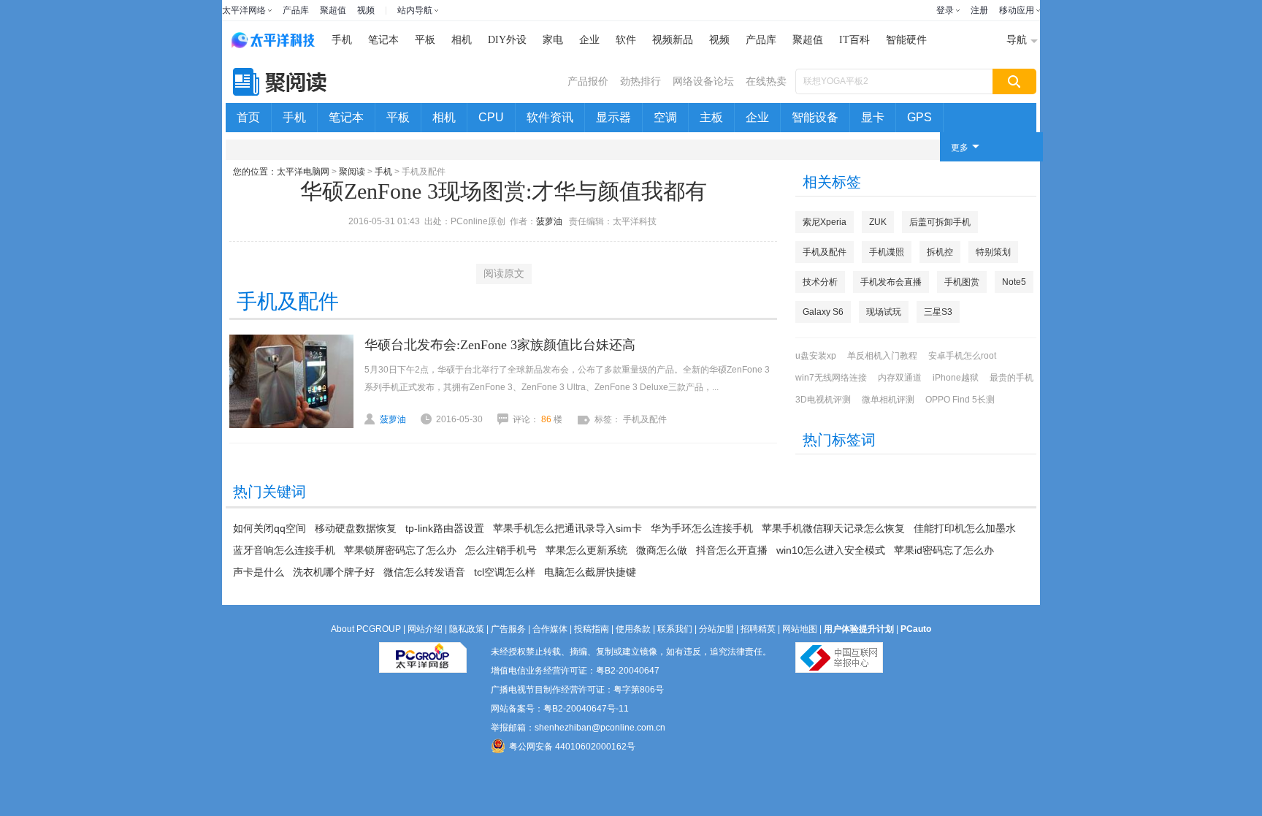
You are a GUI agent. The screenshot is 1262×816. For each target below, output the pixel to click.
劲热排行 (640, 81)
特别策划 (993, 252)
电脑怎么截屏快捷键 (590, 572)
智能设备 (815, 117)
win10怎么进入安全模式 (830, 550)
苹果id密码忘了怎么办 (944, 550)
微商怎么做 (661, 550)
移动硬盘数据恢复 (356, 528)
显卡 (872, 117)
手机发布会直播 (891, 282)
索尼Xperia (824, 222)
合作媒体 (549, 629)
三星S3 (938, 312)
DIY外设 (507, 39)
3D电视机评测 (823, 399)
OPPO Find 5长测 (960, 399)
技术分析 (820, 282)
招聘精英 (758, 629)
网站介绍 (425, 629)
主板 (711, 117)
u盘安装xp (815, 356)
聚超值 (333, 10)
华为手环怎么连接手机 (702, 528)
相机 (461, 39)
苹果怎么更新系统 (586, 550)
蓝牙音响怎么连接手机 (284, 550)
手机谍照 (886, 252)
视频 (366, 10)
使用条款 (633, 629)
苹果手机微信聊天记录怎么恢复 (833, 528)
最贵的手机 (1011, 378)
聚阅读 (352, 172)
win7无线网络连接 (831, 378)
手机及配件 (824, 252)
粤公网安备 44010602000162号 (572, 746)
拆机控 (940, 252)
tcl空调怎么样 (504, 572)
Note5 (1014, 282)
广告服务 (508, 629)
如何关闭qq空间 (269, 528)
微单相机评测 (888, 399)
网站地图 (799, 629)
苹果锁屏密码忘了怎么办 (400, 550)
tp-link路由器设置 (444, 528)
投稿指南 (591, 629)
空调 (665, 117)
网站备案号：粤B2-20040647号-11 (560, 708)
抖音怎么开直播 (732, 550)
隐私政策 (466, 629)
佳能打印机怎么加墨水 (965, 528)
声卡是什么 (258, 572)
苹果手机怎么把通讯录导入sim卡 (567, 528)
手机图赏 (961, 282)
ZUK (878, 222)
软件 (626, 39)
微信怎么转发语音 (424, 572)
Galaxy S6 (823, 312)
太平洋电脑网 (303, 172)
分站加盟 (716, 629)
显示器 (613, 117)
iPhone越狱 (956, 378)
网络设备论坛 (703, 81)
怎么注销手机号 (501, 550)
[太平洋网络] (423, 652)
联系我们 (674, 629)
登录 (945, 10)
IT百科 (854, 39)
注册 (979, 10)
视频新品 (672, 39)
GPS (919, 117)
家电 (553, 39)
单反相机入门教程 (882, 356)
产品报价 (587, 81)
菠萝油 (549, 221)
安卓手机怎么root (962, 356)
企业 (589, 39)
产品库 (296, 10)
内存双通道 (900, 378)
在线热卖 (766, 81)
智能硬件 (906, 39)
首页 (248, 117)
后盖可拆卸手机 (940, 222)
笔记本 (383, 39)
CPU (491, 117)
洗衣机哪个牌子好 (334, 572)
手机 (342, 39)
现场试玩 (883, 312)
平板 (425, 39)
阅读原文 (503, 273)
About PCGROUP (366, 629)
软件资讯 (550, 117)
